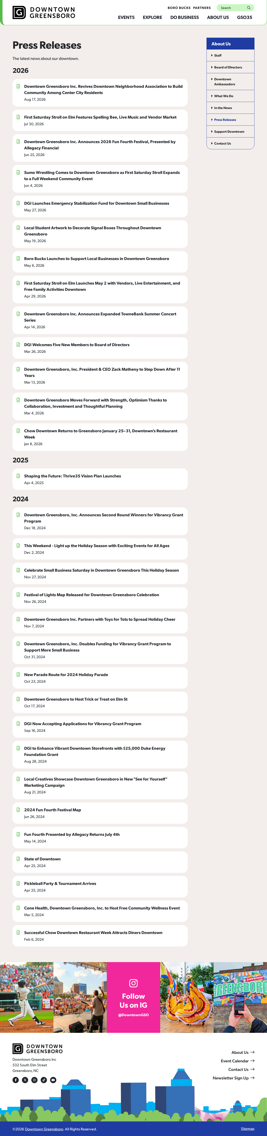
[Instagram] (34, 1080)
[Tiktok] (44, 1080)
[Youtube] (53, 1080)
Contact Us (238, 1069)
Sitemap (247, 1128)
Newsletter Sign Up (231, 1077)
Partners (202, 7)
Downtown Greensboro (44, 1128)
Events (126, 17)
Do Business (184, 17)
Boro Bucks (179, 7)
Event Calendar (235, 1060)
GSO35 (244, 17)
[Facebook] (16, 1080)
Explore (152, 17)
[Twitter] (25, 1080)
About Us (218, 17)
